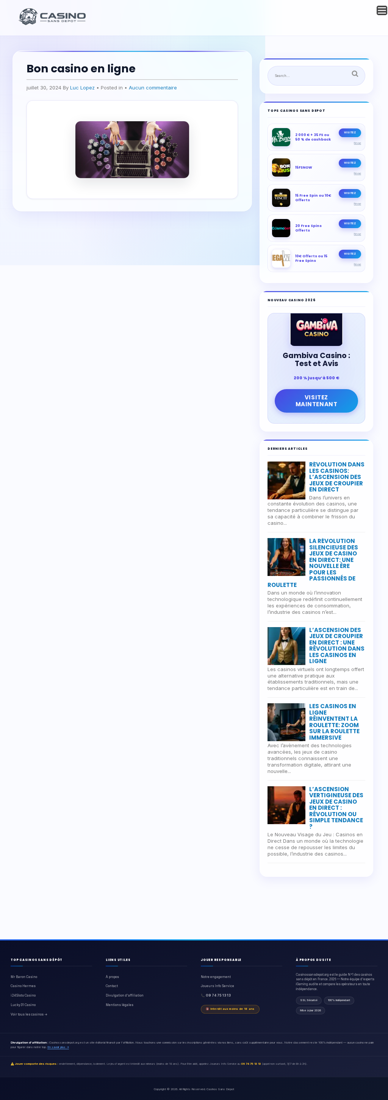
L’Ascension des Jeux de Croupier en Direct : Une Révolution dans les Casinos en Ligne (337, 645)
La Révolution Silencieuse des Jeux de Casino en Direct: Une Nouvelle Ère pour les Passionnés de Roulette (313, 563)
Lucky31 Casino (23, 1005)
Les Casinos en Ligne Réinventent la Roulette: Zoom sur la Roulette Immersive (334, 722)
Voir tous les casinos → (29, 1014)
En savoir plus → (58, 1047)
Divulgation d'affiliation (125, 995)
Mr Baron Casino (24, 977)
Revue (357, 143)
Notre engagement (216, 977)
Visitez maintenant (317, 400)
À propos (112, 977)
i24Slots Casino (23, 995)
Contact (112, 986)
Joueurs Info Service (217, 986)
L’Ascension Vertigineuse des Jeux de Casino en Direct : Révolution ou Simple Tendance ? (336, 808)
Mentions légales (119, 1005)
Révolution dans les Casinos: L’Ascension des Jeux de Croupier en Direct (337, 476)
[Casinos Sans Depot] (53, 24)
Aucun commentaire (153, 87)
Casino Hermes (23, 986)
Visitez (350, 132)
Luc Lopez (82, 87)
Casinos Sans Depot (220, 1089)
